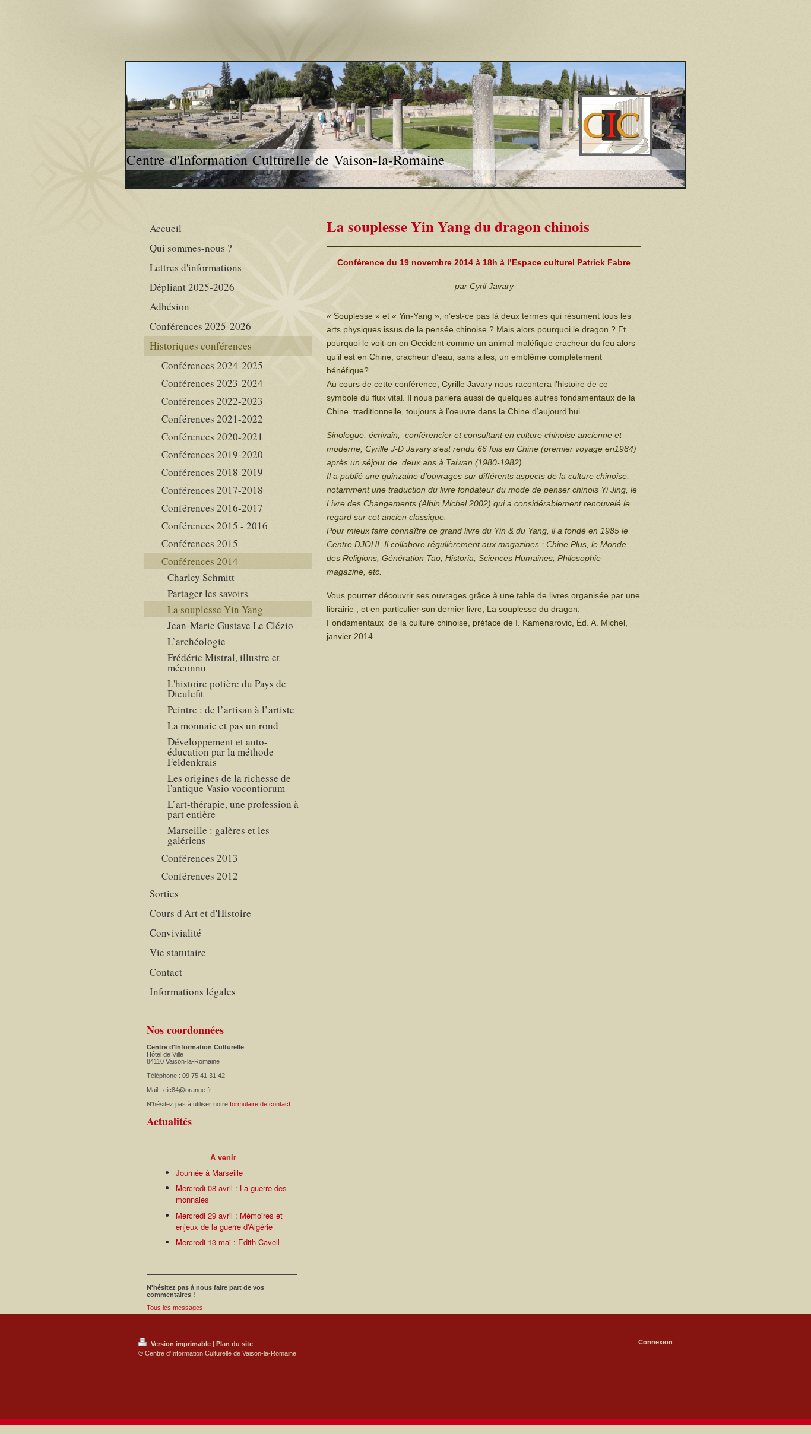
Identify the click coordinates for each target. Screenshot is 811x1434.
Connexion (655, 1342)
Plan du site (234, 1343)
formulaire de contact (260, 1104)
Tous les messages (175, 1307)
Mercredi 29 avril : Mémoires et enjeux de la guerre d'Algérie (229, 1221)
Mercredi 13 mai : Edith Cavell (228, 1242)
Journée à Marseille (209, 1172)
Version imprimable (181, 1343)
